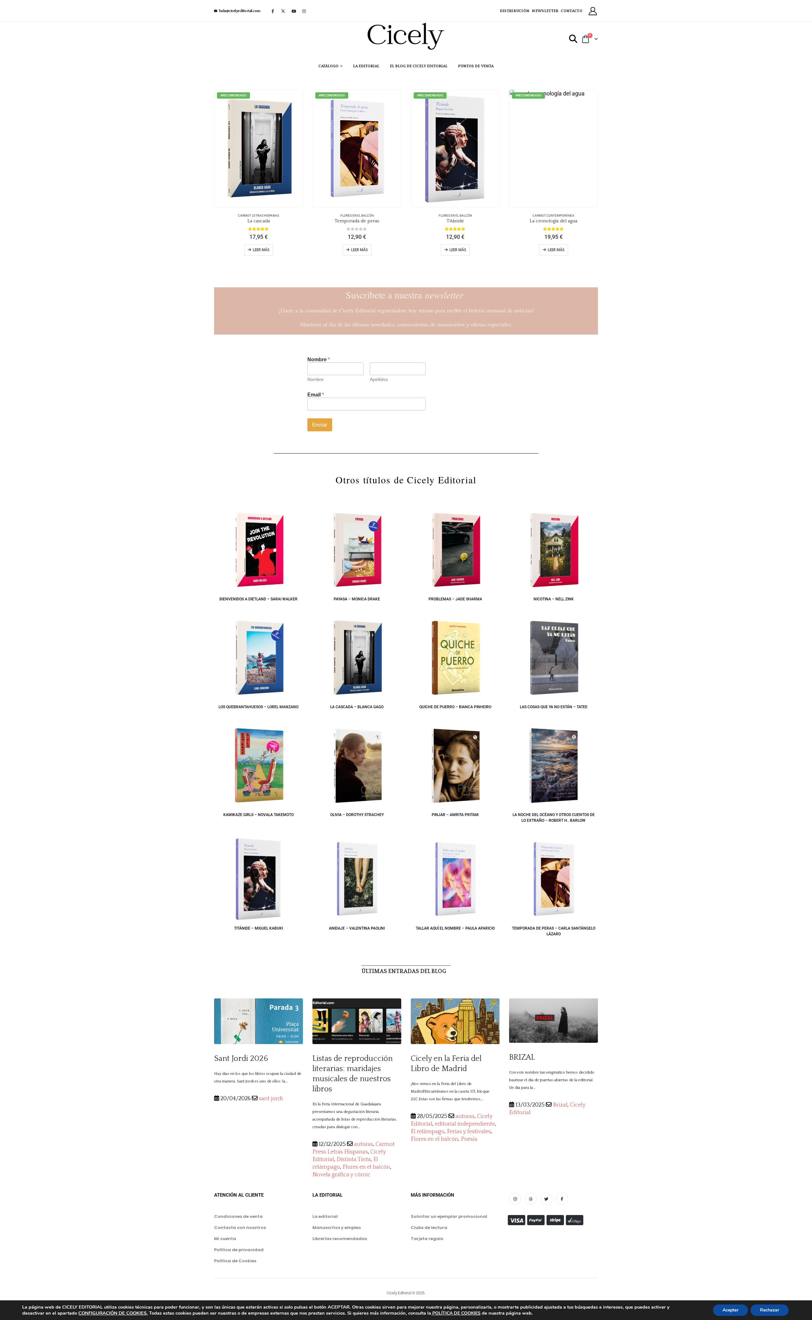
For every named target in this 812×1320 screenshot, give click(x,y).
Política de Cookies (235, 1261)
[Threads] (531, 1199)
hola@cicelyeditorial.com (239, 11)
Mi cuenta (225, 1239)
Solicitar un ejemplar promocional (449, 1216)
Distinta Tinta (354, 1159)
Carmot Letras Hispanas (258, 215)
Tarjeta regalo (427, 1239)
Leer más (261, 249)
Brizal (560, 1105)
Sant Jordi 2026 (241, 1058)
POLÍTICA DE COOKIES (456, 1313)
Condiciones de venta (238, 1216)
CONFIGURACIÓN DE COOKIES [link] (112, 1313)
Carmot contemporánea (553, 215)
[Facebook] (272, 11)
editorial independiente (465, 1124)
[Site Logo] (406, 36)
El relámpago (427, 1131)
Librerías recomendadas (339, 1239)
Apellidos (379, 379)
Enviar (319, 425)
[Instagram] (304, 11)
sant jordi (271, 1098)
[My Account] (593, 11)
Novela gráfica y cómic (341, 1175)
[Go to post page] (258, 1021)
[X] (283, 11)
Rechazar (769, 1310)
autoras (363, 1144)
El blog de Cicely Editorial (419, 66)
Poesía (469, 1139)
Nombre (315, 379)
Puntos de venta (476, 66)
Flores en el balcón (357, 215)
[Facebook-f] (562, 1199)
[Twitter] (546, 1199)
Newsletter (545, 11)
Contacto (571, 11)
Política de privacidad (239, 1250)
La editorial (366, 66)
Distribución (515, 11)
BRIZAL (522, 1057)
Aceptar (730, 1310)
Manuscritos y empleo (336, 1228)
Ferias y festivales (469, 1131)
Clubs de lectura (429, 1228)
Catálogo (328, 66)
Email (315, 394)
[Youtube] (293, 11)
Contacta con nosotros (240, 1228)
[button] (573, 39)
